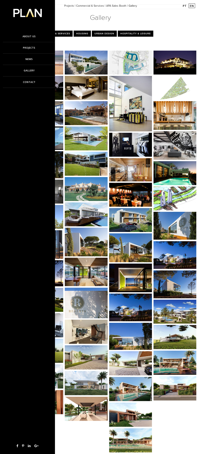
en (192, 6)
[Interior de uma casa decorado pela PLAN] (130, 104)
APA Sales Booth (116, 5)
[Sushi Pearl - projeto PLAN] (130, 170)
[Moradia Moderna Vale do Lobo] (175, 312)
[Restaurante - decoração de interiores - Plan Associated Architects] (130, 195)
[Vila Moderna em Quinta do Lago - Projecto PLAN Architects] (86, 215)
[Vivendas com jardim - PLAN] (86, 189)
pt (185, 6)
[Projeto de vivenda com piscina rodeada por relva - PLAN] (86, 139)
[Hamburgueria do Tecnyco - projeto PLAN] (175, 116)
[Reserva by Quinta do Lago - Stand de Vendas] (130, 248)
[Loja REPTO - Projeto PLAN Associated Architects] (175, 146)
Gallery (29, 70)
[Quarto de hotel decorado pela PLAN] (86, 88)
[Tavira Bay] (130, 63)
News (29, 59)
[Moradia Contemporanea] (86, 332)
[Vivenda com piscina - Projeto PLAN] (86, 113)
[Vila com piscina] (86, 384)
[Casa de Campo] (130, 364)
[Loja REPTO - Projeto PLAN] (130, 145)
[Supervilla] (130, 415)
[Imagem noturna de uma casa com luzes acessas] (175, 63)
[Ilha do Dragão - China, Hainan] (175, 199)
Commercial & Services (90, 5)
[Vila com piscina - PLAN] (175, 174)
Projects (69, 5)
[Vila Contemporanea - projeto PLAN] (86, 63)
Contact (29, 82)
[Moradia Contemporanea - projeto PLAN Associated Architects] (86, 164)
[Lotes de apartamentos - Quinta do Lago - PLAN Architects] (130, 220)
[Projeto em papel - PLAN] (175, 88)
